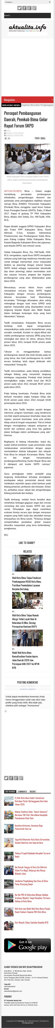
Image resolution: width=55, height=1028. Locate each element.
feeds (34, 8)
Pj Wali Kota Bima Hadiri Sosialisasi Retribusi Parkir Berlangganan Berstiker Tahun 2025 (31, 801)
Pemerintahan (18, 133)
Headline (9, 133)
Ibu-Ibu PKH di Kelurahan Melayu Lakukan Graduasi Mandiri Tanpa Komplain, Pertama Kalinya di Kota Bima (32, 898)
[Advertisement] (26, 67)
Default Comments (28, 686)
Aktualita (21, 1021)
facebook (24, 8)
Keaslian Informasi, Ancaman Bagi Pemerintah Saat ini (29, 827)
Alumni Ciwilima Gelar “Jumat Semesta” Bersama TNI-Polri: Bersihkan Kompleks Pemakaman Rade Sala (31, 815)
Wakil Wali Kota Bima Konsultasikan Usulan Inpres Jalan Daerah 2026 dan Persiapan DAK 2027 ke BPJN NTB (25, 660)
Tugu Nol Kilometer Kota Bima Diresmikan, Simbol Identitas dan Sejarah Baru (32, 841)
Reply (8, 131)
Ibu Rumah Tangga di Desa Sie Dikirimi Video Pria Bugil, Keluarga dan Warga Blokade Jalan (31, 870)
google (29, 8)
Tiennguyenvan (27, 1023)
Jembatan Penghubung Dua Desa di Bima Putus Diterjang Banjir (31, 882)
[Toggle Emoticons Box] (5, 711)
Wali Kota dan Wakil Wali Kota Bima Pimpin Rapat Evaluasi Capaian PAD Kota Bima (32, 910)
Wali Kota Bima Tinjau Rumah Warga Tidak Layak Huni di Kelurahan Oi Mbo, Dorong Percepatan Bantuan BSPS (25, 620)
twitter (19, 8)
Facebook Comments (28, 689)
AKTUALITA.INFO (12, 191)
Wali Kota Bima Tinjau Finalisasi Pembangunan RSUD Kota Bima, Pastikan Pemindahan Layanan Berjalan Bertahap (26, 583)
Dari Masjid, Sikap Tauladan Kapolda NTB (31, 922)
